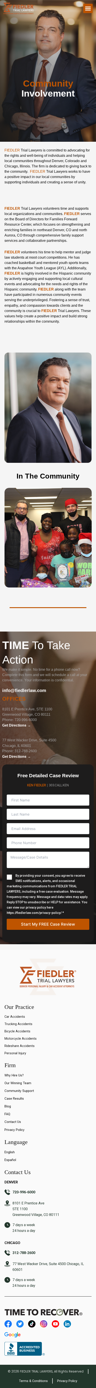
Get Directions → (16, 725)
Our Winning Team (17, 1083)
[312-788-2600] (7, 1253)
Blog (7, 1106)
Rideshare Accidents (19, 1046)
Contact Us (12, 1122)
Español (10, 1160)
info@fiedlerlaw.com (24, 690)
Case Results (14, 1099)
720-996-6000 (26, 720)
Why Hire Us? (14, 1075)
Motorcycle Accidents (20, 1039)
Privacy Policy (14, 1130)
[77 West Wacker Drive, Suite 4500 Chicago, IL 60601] (7, 1264)
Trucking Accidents (18, 1024)
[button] (88, 8)
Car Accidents (14, 1017)
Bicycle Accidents (17, 1031)
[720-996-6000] (7, 1192)
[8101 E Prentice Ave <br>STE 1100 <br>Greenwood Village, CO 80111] (7, 1203)
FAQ (7, 1114)
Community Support (19, 1091)
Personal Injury (15, 1053)
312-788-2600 (26, 751)
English (9, 1152)
